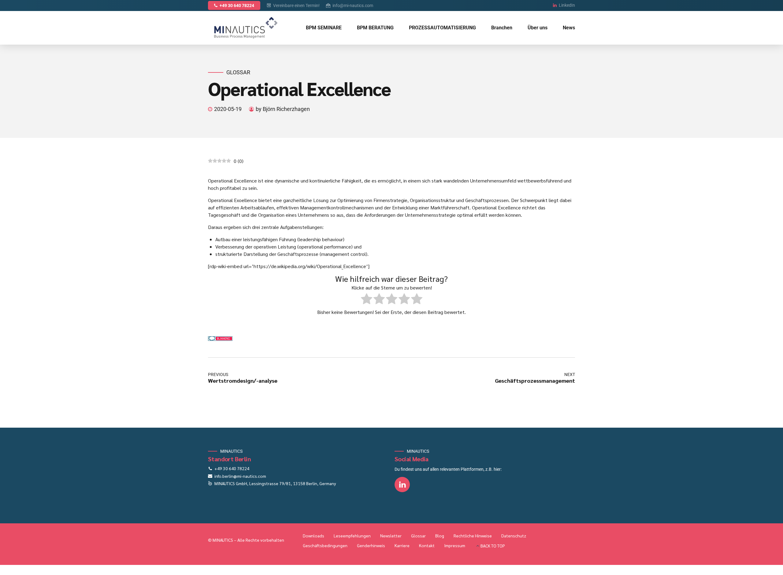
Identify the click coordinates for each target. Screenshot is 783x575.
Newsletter (391, 535)
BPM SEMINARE (324, 28)
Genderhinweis (371, 545)
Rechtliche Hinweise (473, 535)
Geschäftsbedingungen (325, 545)
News (569, 28)
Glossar (238, 72)
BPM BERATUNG (375, 28)
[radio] (366, 299)
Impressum (454, 545)
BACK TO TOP (493, 545)
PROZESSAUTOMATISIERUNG (442, 28)
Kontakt (427, 545)
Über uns (537, 28)
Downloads (313, 535)
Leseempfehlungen (352, 535)
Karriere (402, 545)
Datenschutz (513, 535)
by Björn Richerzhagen (283, 109)
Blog (439, 535)
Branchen (501, 28)
